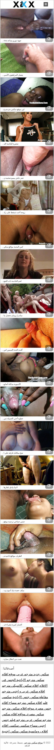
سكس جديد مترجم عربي (32, 674)
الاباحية (21, 680)
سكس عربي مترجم (28, 720)
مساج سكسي (28, 725)
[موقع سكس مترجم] (24, 4)
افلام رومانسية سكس (33, 731)
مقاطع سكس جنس (35, 697)
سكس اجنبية (10, 731)
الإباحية (17, 697)
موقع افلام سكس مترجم (18, 708)
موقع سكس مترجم (33, 742)
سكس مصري (34, 714)
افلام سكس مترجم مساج (25, 703)
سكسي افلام (10, 725)
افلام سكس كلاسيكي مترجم (20, 685)
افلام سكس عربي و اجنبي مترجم (23, 691)
